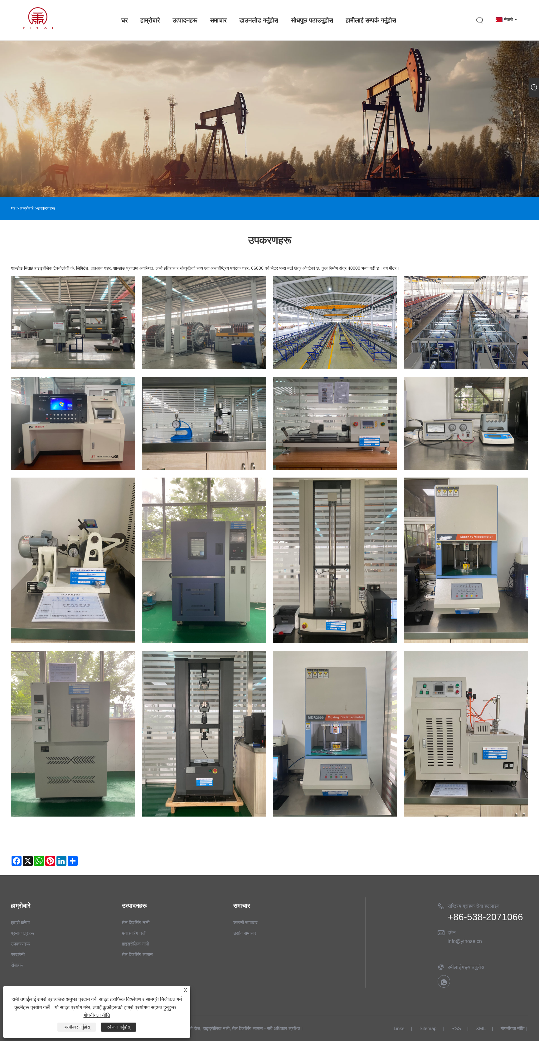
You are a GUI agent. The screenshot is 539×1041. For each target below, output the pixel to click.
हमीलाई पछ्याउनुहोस (466, 967)
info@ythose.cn (465, 941)
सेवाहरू (17, 965)
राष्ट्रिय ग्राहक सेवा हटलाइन (473, 906)
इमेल (452, 932)
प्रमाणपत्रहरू (22, 933)
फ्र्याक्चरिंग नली (134, 933)
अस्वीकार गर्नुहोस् (77, 1026)
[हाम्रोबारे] (269, 98)
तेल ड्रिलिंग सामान (137, 954)
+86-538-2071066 (485, 917)
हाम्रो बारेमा (20, 922)
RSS (456, 1028)
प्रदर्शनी (18, 954)
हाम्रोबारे (26, 208)
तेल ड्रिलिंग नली (135, 922)
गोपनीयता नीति (512, 1028)
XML (481, 1028)
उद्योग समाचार (244, 933)
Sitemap (428, 1028)
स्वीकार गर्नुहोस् (118, 1026)
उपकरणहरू (20, 943)
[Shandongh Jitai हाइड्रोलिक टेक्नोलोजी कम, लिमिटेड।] (37, 27)
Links (399, 1028)
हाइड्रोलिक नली (135, 943)
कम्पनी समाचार (245, 922)
